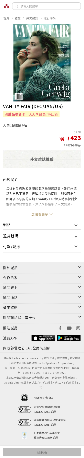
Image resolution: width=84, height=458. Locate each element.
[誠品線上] (6, 6)
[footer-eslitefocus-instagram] (78, 327)
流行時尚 (50, 18)
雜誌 (18, 18)
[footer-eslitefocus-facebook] (60, 327)
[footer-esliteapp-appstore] (43, 337)
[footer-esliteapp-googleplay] (68, 337)
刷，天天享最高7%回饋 (31, 114)
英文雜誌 (32, 18)
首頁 (6, 18)
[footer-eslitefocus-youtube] (69, 327)
